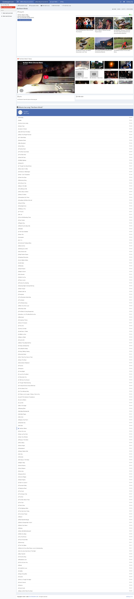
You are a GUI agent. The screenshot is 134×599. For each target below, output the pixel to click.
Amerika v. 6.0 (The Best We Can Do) (75, 314)
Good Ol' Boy (75, 203)
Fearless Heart (75, 149)
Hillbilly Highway (75, 160)
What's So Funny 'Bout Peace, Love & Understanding (75, 548)
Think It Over (75, 505)
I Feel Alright (75, 371)
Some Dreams (75, 465)
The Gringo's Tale (75, 494)
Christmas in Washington (75, 171)
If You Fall (75, 325)
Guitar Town (75, 126)
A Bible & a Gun (75, 334)
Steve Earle (130, 9)
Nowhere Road (75, 140)
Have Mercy (75, 146)
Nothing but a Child (75, 248)
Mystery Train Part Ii (75, 420)
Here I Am (75, 234)
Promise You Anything (75, 283)
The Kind (75, 497)
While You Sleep (75, 534)
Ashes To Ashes (75, 194)
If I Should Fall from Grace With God (75, 385)
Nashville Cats (75, 422)
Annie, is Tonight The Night (75, 579)
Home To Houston (75, 323)
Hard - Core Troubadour (75, 174)
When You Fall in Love (75, 305)
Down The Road (75, 360)
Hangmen (75, 368)
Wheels (75, 528)
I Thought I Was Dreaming (75, 382)
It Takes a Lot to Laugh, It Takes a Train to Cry (75, 394)
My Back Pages (75, 414)
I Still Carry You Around (75, 380)
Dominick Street (75, 354)
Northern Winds (22, 8)
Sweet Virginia (75, 479)
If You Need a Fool (75, 388)
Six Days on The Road (75, 459)
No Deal (75, 425)
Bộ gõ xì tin (130, 596)
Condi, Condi (75, 588)
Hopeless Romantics (75, 257)
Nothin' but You (75, 277)
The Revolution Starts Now (75, 297)
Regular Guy (75, 223)
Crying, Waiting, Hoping (75, 351)
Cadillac (75, 571)
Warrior (75, 516)
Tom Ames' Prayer (75, 514)
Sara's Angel (75, 445)
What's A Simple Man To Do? (75, 522)
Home (114, 9)
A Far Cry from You (75, 562)
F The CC (75, 211)
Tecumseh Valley (75, 485)
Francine (75, 365)
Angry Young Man (75, 574)
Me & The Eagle (75, 405)
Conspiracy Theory (75, 320)
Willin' (75, 120)
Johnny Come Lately (75, 123)
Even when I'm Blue (75, 169)
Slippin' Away (75, 462)
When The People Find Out (75, 134)
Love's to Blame (75, 400)
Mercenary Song (75, 180)
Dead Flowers (75, 268)
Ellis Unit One (75, 246)
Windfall (75, 228)
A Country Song (75, 556)
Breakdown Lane (75, 559)
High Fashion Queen (75, 254)
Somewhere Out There (75, 197)
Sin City (75, 454)
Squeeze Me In (75, 474)
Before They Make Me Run (75, 342)
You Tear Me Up (75, 536)
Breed (75, 565)
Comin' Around (75, 582)
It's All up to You (75, 183)
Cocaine (75, 576)
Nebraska (75, 265)
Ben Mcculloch (75, 143)
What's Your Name (75, 525)
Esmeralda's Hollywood (75, 362)
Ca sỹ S (123, 9)
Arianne (75, 585)
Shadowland (75, 448)
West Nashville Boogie (75, 519)
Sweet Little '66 (75, 291)
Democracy (75, 542)
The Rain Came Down (75, 151)
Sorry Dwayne (75, 468)
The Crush (75, 491)
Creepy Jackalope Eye (75, 345)
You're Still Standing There (75, 217)
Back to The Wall (75, 186)
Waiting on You (75, 208)
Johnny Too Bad (75, 328)
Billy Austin (75, 317)
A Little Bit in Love (75, 568)
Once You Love (75, 431)
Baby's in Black (75, 337)
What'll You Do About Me (75, 226)
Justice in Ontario (75, 129)
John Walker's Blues (75, 260)
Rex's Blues (75, 442)
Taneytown (75, 294)
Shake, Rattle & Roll (75, 451)
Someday (75, 117)
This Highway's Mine (75, 508)
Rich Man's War (75, 308)
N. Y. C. (75, 240)
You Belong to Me (75, 188)
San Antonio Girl (75, 251)
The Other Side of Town (75, 499)
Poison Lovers (75, 280)
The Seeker (75, 300)
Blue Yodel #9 (75, 554)
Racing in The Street (75, 439)
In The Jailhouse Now (75, 391)
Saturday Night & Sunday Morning (75, 285)
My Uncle (75, 417)
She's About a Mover (75, 191)
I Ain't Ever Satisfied (75, 231)
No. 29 (75, 214)
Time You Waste (75, 545)
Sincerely (75, 457)
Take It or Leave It (75, 482)
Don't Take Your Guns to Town (75, 357)
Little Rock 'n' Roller (75, 331)
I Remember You (75, 377)
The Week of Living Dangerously (75, 311)
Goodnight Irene (75, 206)
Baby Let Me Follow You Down (75, 591)
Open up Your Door (75, 434)
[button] (18, 1)
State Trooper (75, 288)
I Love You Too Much (75, 374)
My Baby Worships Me (75, 411)
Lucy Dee (75, 402)
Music (118, 9)
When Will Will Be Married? (75, 531)
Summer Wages (75, 477)
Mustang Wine (75, 408)
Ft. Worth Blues (75, 137)
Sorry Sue (75, 471)
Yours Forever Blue (75, 539)
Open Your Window (75, 437)
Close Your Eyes (75, 177)
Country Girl (75, 340)
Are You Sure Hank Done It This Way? (75, 551)
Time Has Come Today (75, 511)
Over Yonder (75, 220)
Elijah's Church (75, 271)
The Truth (75, 502)
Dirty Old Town (75, 157)
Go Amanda (75, 274)
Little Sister (75, 263)
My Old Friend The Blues (75, 131)
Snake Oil (75, 163)
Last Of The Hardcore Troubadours (75, 397)
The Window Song (75, 303)
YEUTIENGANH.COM (34, 596)
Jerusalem (75, 237)
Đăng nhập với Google (7, 7)
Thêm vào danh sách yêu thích (25, 20)
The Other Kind (75, 154)
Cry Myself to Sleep (75, 348)
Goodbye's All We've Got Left (75, 200)
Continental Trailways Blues (75, 243)
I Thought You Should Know (75, 166)
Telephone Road (75, 488)
